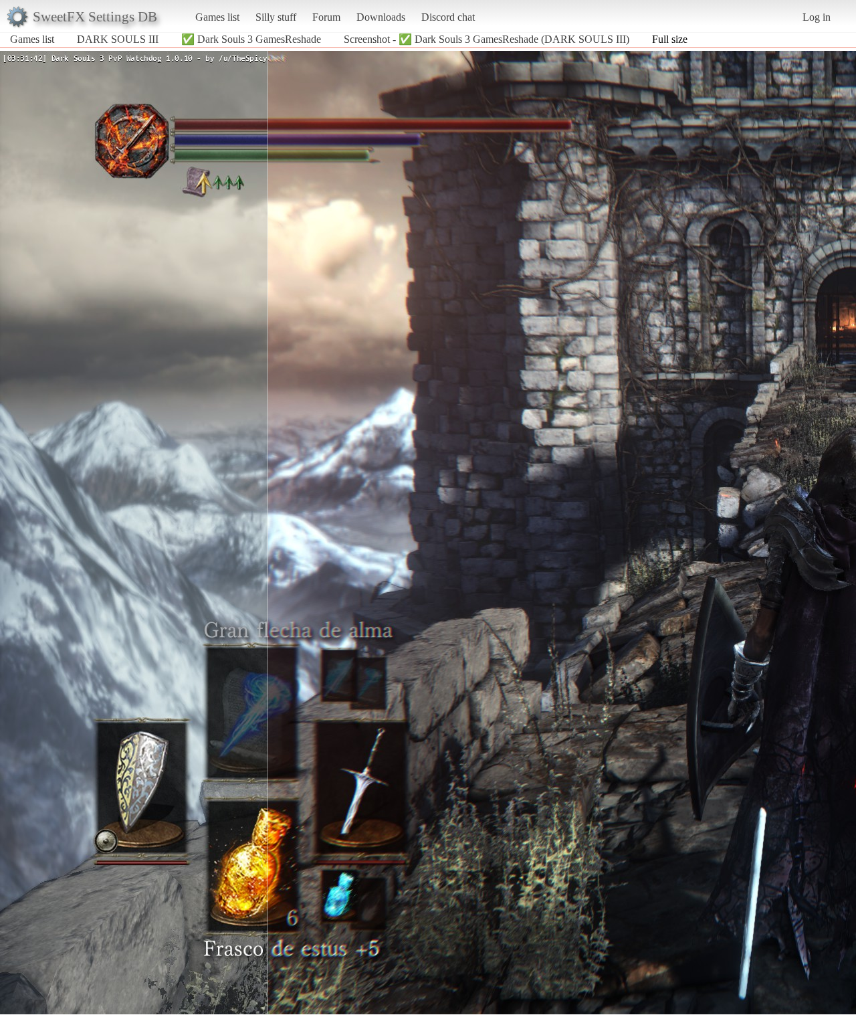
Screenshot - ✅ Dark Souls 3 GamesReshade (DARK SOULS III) (486, 39)
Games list (217, 17)
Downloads (380, 17)
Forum (326, 17)
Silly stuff (275, 17)
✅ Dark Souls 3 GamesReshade (251, 39)
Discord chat (448, 17)
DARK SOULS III (117, 39)
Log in (816, 17)
